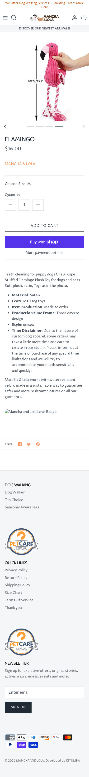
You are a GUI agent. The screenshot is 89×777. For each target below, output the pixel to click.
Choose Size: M (18, 183)
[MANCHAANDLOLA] (44, 18)
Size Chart (13, 592)
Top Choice (14, 499)
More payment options (44, 253)
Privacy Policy (16, 570)
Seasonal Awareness (22, 507)
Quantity (12, 194)
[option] (44, 76)
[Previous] (5, 126)
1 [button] (30, 126)
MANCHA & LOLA (20, 163)
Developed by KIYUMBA (62, 761)
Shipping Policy (17, 585)
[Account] (73, 18)
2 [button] (40, 126)
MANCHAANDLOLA (30, 761)
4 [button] (59, 126)
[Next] (84, 126)
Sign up (18, 707)
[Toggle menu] (5, 18)
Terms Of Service (19, 600)
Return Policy (16, 577)
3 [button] (49, 126)
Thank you (13, 607)
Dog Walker (15, 492)
